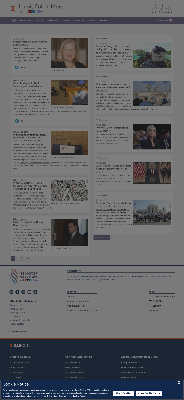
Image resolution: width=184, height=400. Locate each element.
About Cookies (123, 393)
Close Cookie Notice (149, 393)
